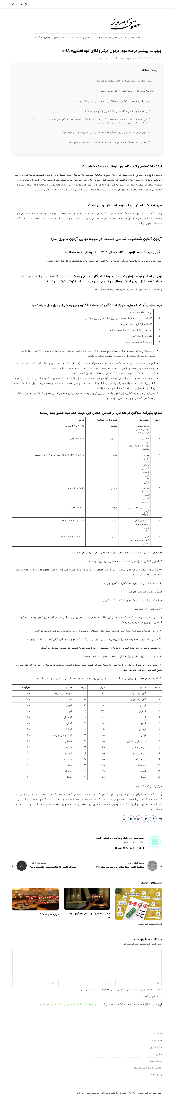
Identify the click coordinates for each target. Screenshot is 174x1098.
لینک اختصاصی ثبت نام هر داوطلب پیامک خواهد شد (125, 81)
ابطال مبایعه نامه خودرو (150, 924)
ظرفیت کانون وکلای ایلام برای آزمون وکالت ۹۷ (88, 915)
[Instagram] (26, 4)
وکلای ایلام (156, 1074)
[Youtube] (130, 848)
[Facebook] (142, 848)
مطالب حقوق (155, 1061)
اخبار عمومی (156, 1040)
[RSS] (22, 4)
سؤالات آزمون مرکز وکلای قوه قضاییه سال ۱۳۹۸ (120, 867)
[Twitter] (139, 848)
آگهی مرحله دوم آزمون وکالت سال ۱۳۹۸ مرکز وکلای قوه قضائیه (118, 111)
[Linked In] (133, 848)
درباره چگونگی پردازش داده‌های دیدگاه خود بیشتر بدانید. (69, 1004)
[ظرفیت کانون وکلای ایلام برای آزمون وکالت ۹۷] (87, 899)
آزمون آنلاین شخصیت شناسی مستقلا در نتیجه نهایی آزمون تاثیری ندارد (113, 101)
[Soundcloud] (119, 848)
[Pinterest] (123, 848)
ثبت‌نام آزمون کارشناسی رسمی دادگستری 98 (53, 867)
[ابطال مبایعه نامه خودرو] (138, 904)
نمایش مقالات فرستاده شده (148, 1068)
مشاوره (158, 1054)
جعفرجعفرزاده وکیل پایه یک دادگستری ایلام (120, 838)
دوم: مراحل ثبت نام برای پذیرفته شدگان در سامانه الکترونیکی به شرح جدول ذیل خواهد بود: (104, 132)
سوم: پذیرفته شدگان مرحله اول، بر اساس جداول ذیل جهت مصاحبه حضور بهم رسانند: (106, 142)
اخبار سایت (156, 1034)
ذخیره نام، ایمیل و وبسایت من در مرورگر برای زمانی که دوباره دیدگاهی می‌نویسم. (120, 990)
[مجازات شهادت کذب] (35, 899)
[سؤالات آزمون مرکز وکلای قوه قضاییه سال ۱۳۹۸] (152, 865)
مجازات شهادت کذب (48, 914)
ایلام (147, 495)
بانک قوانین (156, 1047)
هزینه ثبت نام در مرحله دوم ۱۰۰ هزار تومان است (126, 91)
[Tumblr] (136, 848)
